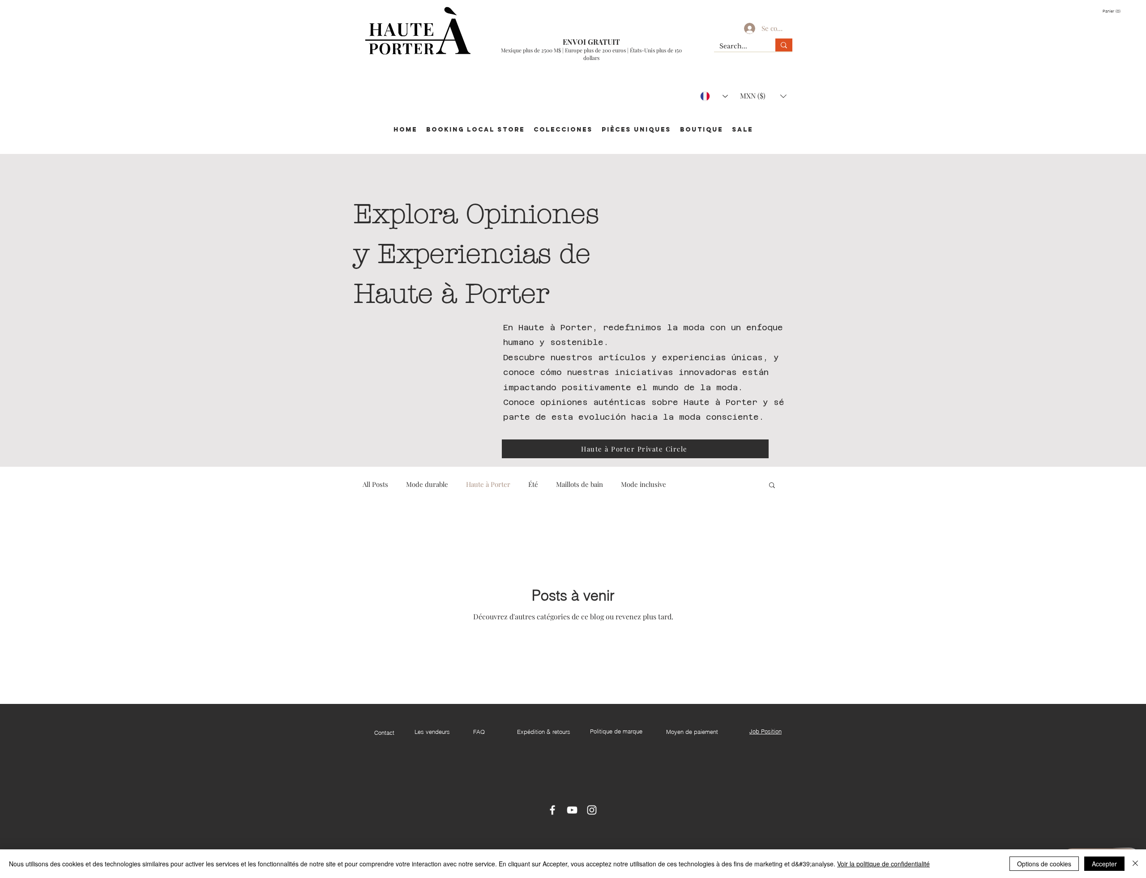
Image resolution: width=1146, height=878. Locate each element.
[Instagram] (592, 810)
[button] (1114, 11)
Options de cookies (1044, 863)
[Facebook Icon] (552, 810)
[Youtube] (572, 810)
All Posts (375, 484)
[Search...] (783, 44)
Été (533, 484)
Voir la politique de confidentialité (883, 863)
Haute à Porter (488, 484)
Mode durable (427, 484)
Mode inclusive (643, 484)
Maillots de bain (579, 484)
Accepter (1104, 863)
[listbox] (763, 96)
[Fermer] (1135, 864)
